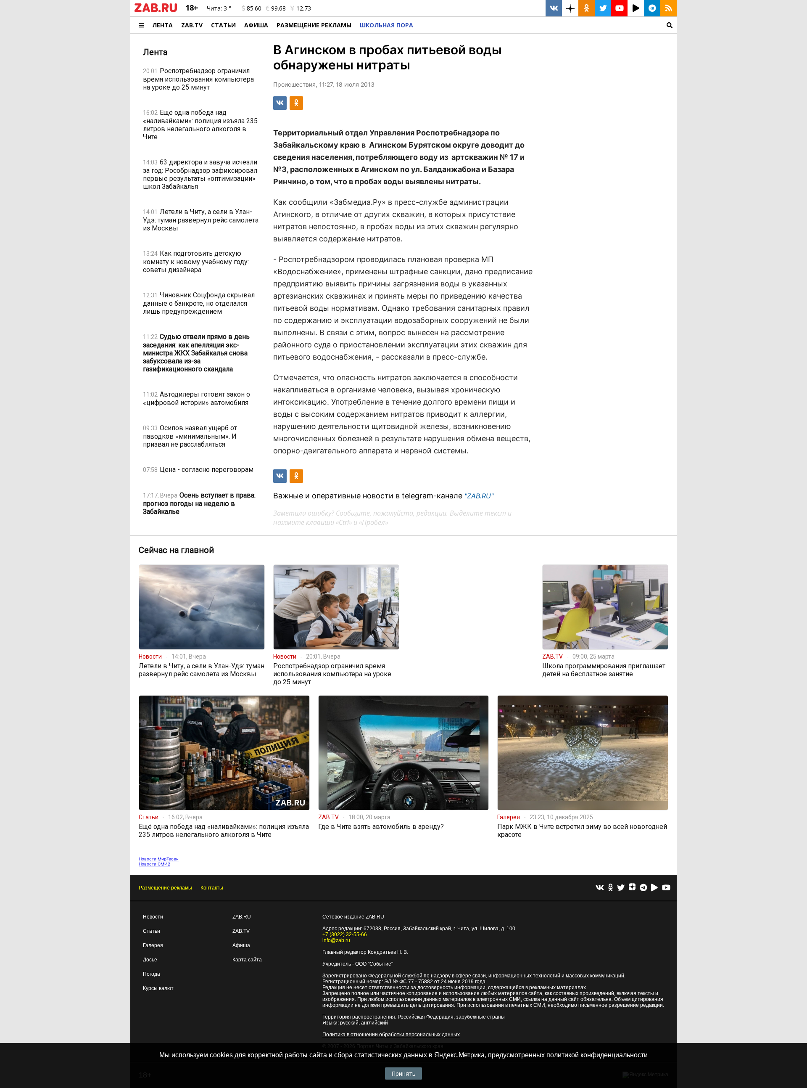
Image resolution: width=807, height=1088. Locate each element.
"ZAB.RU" (478, 496)
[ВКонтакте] (599, 888)
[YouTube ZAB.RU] (619, 8)
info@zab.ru (336, 940)
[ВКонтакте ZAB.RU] (554, 8)
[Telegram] (643, 888)
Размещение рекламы (165, 888)
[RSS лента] (668, 8)
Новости (153, 917)
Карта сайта (247, 960)
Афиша (256, 25)
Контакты (211, 888)
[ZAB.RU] (155, 10)
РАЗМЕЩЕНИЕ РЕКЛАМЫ (314, 25)
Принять (403, 1073)
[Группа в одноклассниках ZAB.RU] (586, 8)
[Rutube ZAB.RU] (636, 8)
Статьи (223, 25)
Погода (151, 974)
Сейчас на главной (176, 550)
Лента (162, 25)
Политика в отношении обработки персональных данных (391, 1035)
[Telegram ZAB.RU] (652, 8)
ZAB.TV (192, 25)
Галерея (153, 945)
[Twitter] (621, 888)
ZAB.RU (241, 917)
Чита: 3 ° (219, 8)
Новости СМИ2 (154, 863)
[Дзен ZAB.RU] (570, 8)
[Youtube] (666, 888)
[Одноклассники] (610, 888)
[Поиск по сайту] (547, 25)
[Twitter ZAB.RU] (603, 8)
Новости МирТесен (159, 858)
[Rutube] (654, 888)
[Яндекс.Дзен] (632, 888)
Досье (150, 960)
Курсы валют (158, 988)
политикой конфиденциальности (597, 1055)
